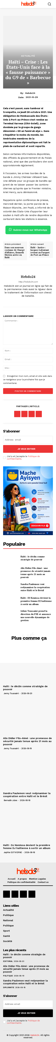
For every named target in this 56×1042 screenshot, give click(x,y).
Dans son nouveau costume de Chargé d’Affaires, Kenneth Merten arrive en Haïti (14, 252)
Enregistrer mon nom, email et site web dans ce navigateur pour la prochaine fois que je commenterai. (27, 379)
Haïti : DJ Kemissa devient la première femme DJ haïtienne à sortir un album (36, 600)
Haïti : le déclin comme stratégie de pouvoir (33, 558)
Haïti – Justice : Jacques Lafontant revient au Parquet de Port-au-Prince (39, 251)
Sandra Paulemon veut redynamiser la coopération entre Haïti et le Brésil (35, 587)
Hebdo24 (30, 93)
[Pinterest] (31, 414)
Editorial (8, 961)
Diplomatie (8, 987)
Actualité (28, 56)
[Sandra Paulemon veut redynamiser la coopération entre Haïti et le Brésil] (10, 587)
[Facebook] (17, 301)
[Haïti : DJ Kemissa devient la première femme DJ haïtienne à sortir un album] (10, 601)
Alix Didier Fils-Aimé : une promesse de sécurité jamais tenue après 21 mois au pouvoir (35, 572)
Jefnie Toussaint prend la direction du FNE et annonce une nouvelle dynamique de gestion (36, 615)
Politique (8, 976)
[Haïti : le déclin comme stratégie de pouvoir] (10, 558)
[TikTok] (28, 301)
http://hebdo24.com (28, 282)
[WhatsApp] (39, 414)
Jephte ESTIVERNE (13, 852)
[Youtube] (39, 301)
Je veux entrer (26, 449)
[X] (33, 301)
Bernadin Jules (10, 800)
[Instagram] (22, 301)
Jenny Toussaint (11, 693)
